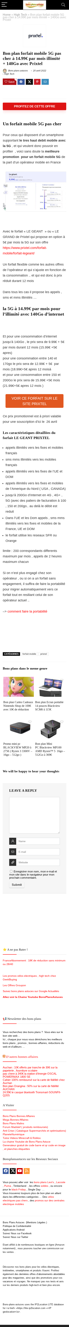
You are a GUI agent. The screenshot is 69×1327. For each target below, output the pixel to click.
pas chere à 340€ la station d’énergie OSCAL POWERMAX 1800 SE (29, 1075)
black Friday (19, 1189)
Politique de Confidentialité (17, 1226)
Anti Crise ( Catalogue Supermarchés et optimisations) (34, 1130)
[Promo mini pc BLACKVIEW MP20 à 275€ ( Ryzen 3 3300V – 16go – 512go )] (18, 721)
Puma (7, 1185)
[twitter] (13, 1171)
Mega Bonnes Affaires (15, 1119)
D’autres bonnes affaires (22, 1057)
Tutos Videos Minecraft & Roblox (22, 1138)
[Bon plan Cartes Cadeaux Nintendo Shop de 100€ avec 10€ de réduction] (18, 679)
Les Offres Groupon (15, 985)
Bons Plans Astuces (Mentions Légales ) (25, 1222)
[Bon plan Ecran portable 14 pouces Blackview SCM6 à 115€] (50, 679)
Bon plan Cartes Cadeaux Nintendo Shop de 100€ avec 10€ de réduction (18, 706)
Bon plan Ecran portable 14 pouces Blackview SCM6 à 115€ (49, 706)
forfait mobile (29, 654)
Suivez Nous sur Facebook (17, 1233)
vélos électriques (50, 1266)
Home (7, 14)
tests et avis (57, 1281)
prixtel (43, 654)
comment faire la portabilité (27, 611)
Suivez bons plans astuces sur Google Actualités (31, 991)
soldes (44, 1185)
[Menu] (4, 5)
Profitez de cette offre (34, 106)
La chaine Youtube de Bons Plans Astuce (26, 1141)
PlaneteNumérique (13, 1134)
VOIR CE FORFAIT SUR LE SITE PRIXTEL (34, 401)
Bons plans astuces (18, 70)
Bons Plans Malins (13, 1123)
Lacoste (60, 1182)
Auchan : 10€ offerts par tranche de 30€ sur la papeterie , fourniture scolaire (30, 1069)
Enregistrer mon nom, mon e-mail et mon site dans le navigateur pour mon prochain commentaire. (33, 874)
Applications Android (13, 1229)
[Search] (63, 5)
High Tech (20, 14)
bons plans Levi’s (44, 1182)
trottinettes (8, 1270)
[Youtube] (20, 1171)
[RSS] (27, 1171)
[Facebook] (6, 1171)
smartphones (22, 1270)
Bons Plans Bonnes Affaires (19, 1116)
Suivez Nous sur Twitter (15, 1237)
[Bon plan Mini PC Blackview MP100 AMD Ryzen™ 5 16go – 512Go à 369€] (50, 721)
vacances (8, 1281)
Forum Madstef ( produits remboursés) (25, 1127)
